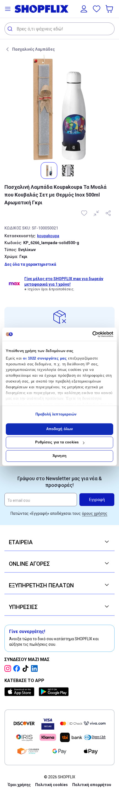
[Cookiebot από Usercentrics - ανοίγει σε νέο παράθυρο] (89, 334)
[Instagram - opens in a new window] (8, 668)
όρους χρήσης (94, 513)
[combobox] (59, 28)
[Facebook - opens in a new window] (17, 668)
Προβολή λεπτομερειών (56, 414)
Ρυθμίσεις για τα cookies (57, 442)
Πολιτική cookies (51, 784)
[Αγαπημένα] (96, 9)
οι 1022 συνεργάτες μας (45, 358)
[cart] (110, 9)
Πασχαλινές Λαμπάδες (33, 49)
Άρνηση (59, 456)
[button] (7, 9)
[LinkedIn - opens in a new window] (35, 668)
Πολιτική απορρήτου (91, 784)
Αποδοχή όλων (59, 429)
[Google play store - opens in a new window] (54, 691)
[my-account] (84, 9)
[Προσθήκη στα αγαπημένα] (85, 213)
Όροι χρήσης (19, 784)
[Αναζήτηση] (11, 29)
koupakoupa (48, 236)
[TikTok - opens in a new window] (26, 668)
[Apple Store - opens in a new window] (20, 691)
